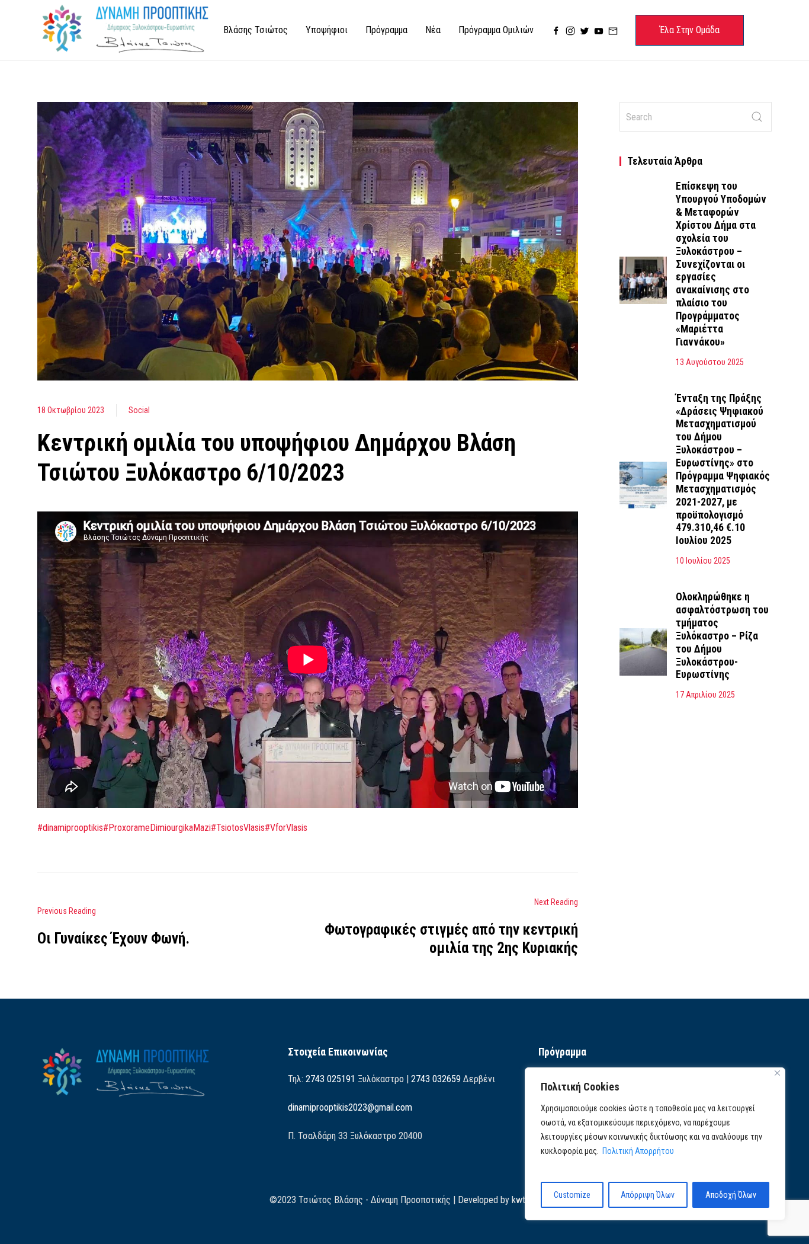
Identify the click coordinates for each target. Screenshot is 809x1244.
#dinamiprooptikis (70, 827)
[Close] (777, 1073)
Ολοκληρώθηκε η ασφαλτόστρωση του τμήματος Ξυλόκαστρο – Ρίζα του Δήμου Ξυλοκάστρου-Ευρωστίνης (722, 635)
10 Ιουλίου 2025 (703, 560)
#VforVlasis (286, 827)
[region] (655, 1143)
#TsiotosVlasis (238, 827)
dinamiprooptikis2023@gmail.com (350, 1107)
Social (139, 410)
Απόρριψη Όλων (648, 1195)
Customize (572, 1195)
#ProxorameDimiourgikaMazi (157, 827)
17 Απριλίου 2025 (705, 694)
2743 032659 (436, 1079)
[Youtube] (598, 30)
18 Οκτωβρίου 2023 (70, 410)
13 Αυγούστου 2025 (710, 362)
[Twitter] (584, 30)
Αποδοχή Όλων (730, 1195)
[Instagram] (570, 30)
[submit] (757, 117)
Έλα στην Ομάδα (690, 30)
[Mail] (613, 30)
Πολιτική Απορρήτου (638, 1151)
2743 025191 (330, 1079)
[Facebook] (556, 30)
